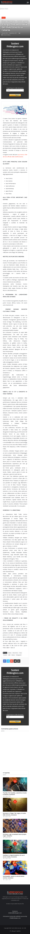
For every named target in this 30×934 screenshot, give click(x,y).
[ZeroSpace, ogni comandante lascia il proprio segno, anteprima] (15, 826)
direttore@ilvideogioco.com (15, 913)
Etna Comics (15, 652)
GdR (9, 655)
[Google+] (11, 661)
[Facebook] (10, 931)
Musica (13, 655)
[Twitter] (12, 931)
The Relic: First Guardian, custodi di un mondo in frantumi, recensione (15, 793)
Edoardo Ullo (5, 33)
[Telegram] (18, 931)
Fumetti (5, 655)
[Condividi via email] (15, 661)
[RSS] (20, 931)
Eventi (6, 8)
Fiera (20, 652)
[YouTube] (14, 931)
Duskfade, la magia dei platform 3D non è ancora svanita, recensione (14, 856)
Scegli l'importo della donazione (15, 88)
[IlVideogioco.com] (6, 2)
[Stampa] (18, 661)
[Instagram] (16, 931)
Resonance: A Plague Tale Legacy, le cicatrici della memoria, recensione (14, 814)
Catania (9, 652)
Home (2, 8)
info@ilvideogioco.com (15, 918)
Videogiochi (18, 655)
